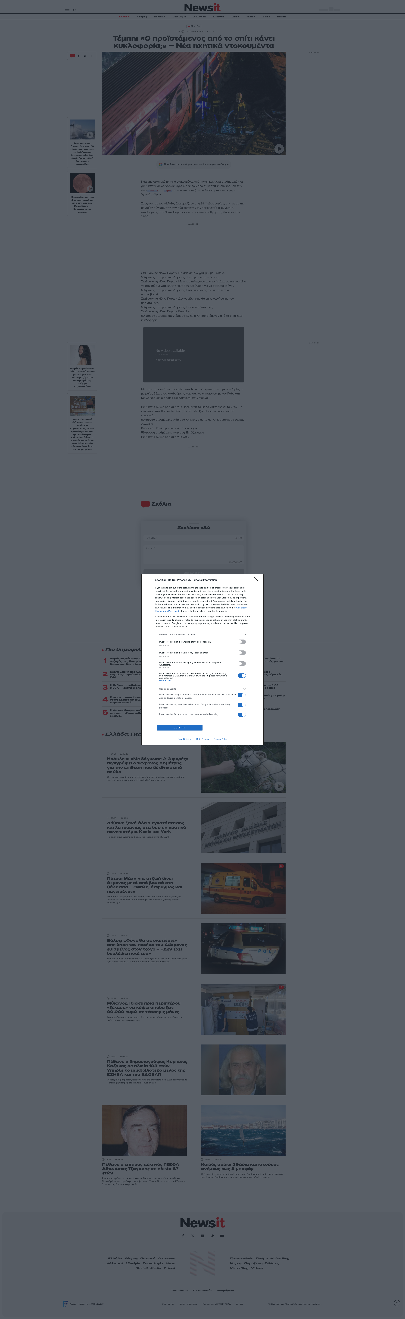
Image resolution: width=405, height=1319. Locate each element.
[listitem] (202, 634)
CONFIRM (180, 728)
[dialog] (202, 659)
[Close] (257, 580)
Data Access (202, 739)
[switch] (242, 642)
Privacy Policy (220, 739)
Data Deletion (184, 739)
